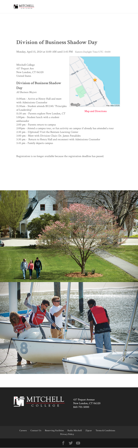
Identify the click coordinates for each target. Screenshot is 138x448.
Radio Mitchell (74, 430)
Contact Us (35, 430)
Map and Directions (95, 111)
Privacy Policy (67, 434)
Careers (23, 430)
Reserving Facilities (54, 430)
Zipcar (88, 430)
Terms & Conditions (105, 430)
